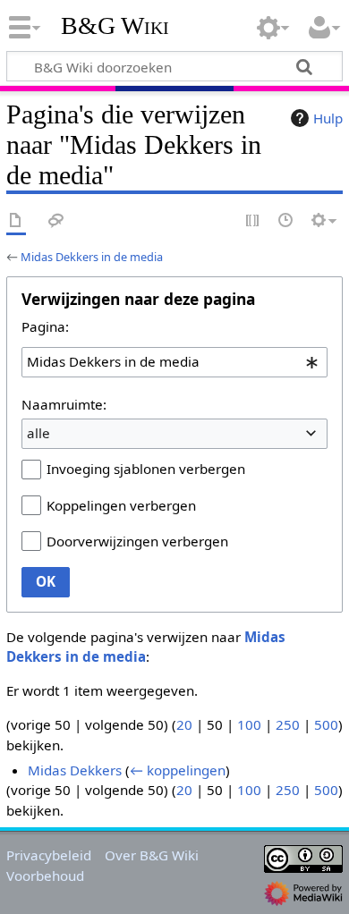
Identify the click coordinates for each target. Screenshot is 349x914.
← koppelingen (178, 770)
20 (184, 724)
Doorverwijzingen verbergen (137, 541)
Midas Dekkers (75, 770)
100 (249, 724)
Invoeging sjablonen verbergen (146, 469)
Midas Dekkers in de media (92, 257)
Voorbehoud (45, 875)
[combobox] (174, 362)
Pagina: (45, 326)
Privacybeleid (48, 855)
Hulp (328, 118)
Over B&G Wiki (152, 855)
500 (326, 724)
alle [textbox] (38, 433)
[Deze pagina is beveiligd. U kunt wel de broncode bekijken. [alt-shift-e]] (253, 221)
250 (288, 724)
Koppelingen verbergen (121, 505)
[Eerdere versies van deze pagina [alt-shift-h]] (286, 221)
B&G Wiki (115, 25)
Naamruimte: (63, 404)
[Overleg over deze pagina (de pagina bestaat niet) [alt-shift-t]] (56, 221)
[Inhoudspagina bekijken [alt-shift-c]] (16, 221)
